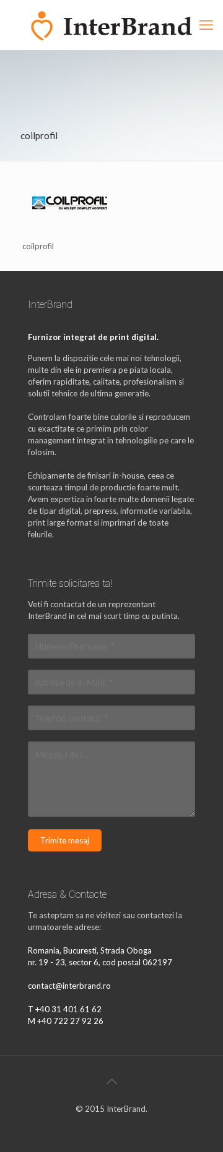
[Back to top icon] (111, 1081)
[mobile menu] (206, 24)
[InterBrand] (111, 24)
